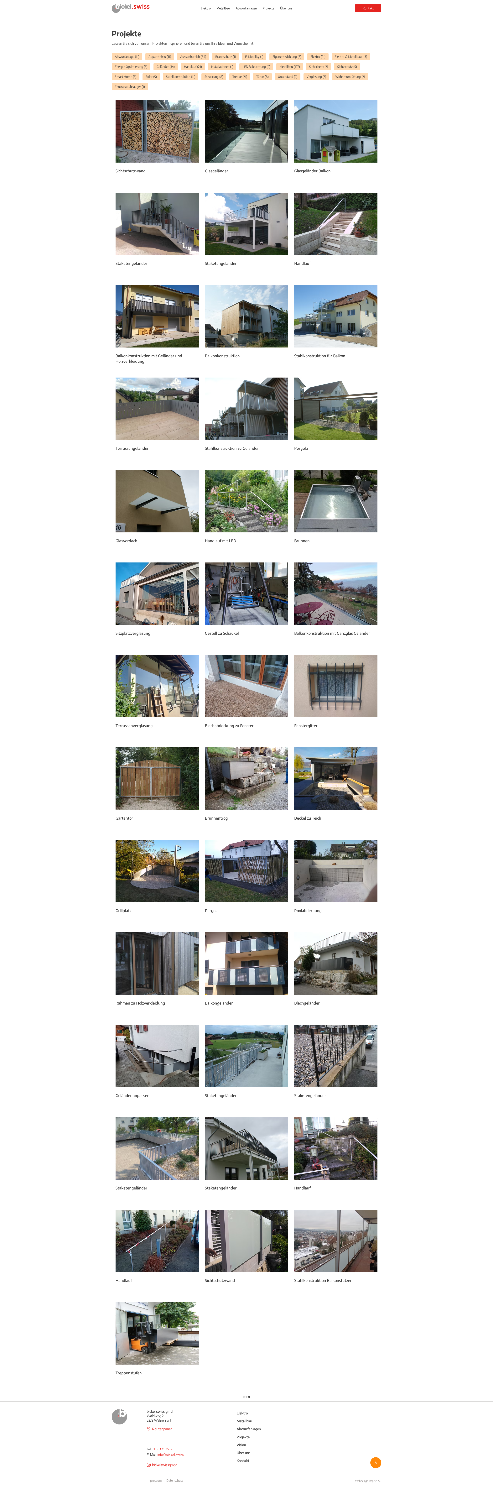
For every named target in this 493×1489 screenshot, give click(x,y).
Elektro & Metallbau (352, 57)
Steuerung (215, 77)
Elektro (319, 57)
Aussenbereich (194, 57)
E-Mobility (255, 57)
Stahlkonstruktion (182, 77)
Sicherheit (320, 67)
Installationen (223, 67)
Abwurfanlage (128, 57)
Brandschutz (227, 57)
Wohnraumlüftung (351, 77)
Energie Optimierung (132, 67)
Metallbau (291, 67)
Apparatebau (161, 57)
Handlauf (194, 67)
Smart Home (127, 77)
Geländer (167, 67)
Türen (264, 77)
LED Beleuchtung (257, 67)
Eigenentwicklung (288, 57)
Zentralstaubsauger (131, 87)
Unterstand (289, 77)
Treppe (241, 77)
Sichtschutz (348, 67)
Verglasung (318, 77)
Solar (153, 77)
